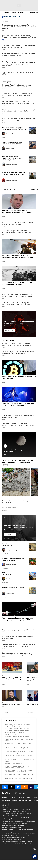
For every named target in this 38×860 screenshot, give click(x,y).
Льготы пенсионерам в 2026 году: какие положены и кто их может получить (17, 766)
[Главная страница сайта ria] (10, 16)
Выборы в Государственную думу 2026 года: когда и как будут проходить (18, 725)
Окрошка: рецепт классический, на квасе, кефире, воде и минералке (18, 744)
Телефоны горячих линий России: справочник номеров (19, 740)
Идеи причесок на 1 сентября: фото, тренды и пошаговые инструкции (19, 752)
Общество (12, 797)
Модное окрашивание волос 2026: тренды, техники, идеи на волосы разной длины (18, 729)
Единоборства (6, 675)
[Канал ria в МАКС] (5, 787)
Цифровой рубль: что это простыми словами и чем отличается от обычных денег (19, 771)
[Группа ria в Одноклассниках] (24, 787)
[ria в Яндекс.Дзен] (11, 787)
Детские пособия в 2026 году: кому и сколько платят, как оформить (19, 775)
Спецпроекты (6, 800)
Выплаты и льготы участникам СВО (16, 763)
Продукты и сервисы (25, 800)
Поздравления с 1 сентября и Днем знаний (18, 736)
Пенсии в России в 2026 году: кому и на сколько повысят (19, 760)
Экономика (20, 797)
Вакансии (5, 807)
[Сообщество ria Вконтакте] (18, 787)
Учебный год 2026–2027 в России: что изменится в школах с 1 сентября (16, 748)
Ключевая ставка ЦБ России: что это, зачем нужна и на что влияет (18, 756)
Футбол (29, 675)
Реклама (14, 800)
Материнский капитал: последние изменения (18, 778)
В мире (28, 797)
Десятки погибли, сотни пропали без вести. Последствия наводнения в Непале (17, 462)
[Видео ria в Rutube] (31, 787)
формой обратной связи (18, 837)
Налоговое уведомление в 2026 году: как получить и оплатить (17, 733)
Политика (4, 797)
